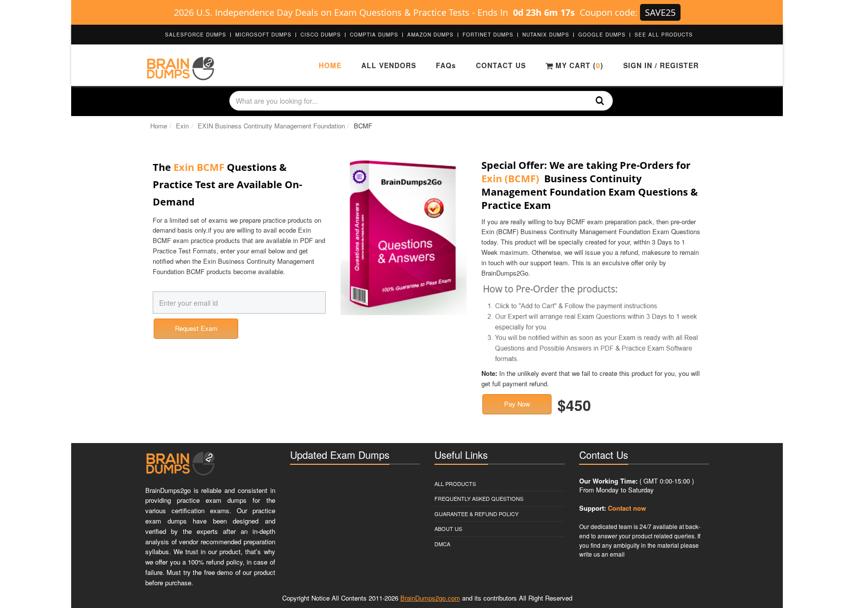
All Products (455, 483)
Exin (182, 125)
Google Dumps (602, 34)
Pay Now (517, 403)
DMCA (442, 544)
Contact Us (501, 65)
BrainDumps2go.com (430, 598)
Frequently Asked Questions (478, 498)
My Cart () (578, 65)
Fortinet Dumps (488, 34)
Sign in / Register (661, 65)
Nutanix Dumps (545, 34)
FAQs (446, 65)
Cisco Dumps (320, 34)
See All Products (664, 34)
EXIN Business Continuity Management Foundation (271, 125)
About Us (448, 528)
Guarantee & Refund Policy (476, 514)
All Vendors (388, 65)
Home (330, 65)
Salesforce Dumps (195, 34)
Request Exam (196, 328)
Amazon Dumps (430, 34)
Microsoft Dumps (263, 34)
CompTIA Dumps (374, 34)
